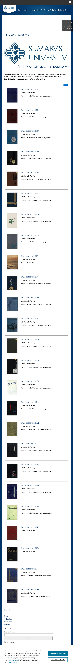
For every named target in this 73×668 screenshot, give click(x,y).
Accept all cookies (58, 653)
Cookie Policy (12, 662)
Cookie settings (12, 660)
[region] (36, 656)
